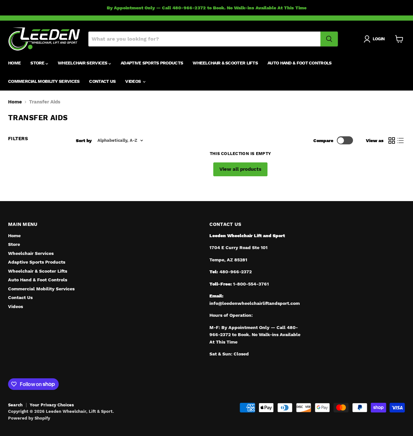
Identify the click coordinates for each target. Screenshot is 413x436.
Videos (133, 81)
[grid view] (391, 140)
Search (15, 404)
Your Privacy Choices (52, 404)
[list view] (400, 140)
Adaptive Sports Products (152, 63)
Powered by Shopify (29, 418)
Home (14, 63)
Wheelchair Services (83, 63)
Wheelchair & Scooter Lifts (225, 63)
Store (37, 63)
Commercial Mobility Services (43, 81)
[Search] (329, 39)
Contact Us (102, 81)
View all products (240, 169)
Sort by (84, 140)
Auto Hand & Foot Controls (299, 63)
